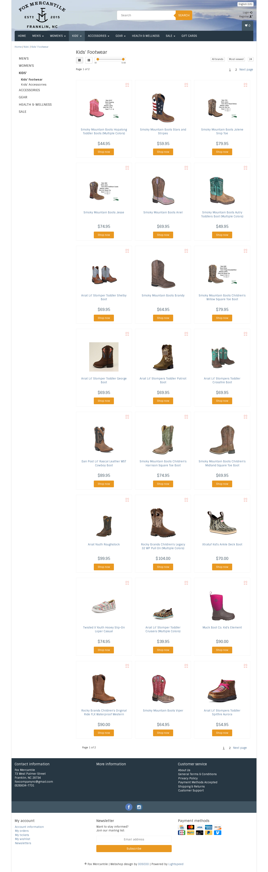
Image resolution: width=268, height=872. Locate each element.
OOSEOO (143, 864)
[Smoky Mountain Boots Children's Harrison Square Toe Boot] (163, 439)
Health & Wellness (146, 36)
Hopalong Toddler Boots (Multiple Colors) (104, 131)
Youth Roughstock (104, 544)
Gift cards (189, 36)
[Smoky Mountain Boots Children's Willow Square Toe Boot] (222, 274)
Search (183, 15)
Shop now (104, 152)
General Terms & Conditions (197, 774)
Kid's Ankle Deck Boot (222, 544)
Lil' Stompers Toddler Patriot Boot (163, 380)
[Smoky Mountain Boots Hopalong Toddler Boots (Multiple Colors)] (104, 108)
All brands (217, 59)
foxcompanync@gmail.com (34, 782)
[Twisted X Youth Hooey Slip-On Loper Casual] (104, 606)
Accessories (97, 36)
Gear (120, 36)
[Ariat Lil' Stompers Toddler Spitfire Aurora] (222, 689)
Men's (37, 36)
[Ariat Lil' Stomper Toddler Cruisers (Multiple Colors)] (163, 606)
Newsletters (23, 843)
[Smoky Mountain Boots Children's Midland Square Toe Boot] (222, 439)
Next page (246, 69)
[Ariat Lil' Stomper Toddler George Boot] (104, 357)
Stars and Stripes (163, 131)
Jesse (104, 212)
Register (244, 16)
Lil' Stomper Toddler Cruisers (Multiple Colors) (163, 629)
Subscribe (134, 848)
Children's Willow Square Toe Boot (222, 297)
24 (250, 59)
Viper (163, 710)
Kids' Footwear (39, 46)
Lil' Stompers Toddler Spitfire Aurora (222, 712)
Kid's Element (222, 627)
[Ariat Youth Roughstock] (104, 523)
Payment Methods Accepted (197, 782)
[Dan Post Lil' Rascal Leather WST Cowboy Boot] (104, 439)
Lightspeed (175, 864)
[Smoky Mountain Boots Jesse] (104, 190)
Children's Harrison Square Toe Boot (163, 463)
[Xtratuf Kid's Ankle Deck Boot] (222, 523)
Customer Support (191, 790)
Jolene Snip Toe (222, 131)
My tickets (22, 835)
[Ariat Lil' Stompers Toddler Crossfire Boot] (222, 357)
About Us (184, 770)
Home (22, 36)
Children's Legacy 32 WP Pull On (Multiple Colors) (163, 546)
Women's (57, 36)
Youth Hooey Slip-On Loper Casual (104, 629)
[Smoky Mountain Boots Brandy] (163, 274)
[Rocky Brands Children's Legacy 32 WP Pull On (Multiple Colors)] (163, 523)
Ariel (163, 212)
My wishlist (22, 839)
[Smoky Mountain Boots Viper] (163, 689)
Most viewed (236, 59)
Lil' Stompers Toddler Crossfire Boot (222, 380)
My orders (22, 831)
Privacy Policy (188, 778)
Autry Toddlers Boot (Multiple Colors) (222, 214)
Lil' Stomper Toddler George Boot (104, 380)
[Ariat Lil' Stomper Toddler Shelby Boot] (104, 274)
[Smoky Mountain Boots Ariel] (163, 190)
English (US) (245, 4)
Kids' (76, 36)
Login (246, 12)
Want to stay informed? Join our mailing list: (112, 828)
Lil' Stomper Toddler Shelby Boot (103, 297)
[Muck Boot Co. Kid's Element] (222, 606)
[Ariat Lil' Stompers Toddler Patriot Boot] (163, 357)
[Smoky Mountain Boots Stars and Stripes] (163, 108)
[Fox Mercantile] (42, 14)
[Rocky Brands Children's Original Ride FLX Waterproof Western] (104, 689)
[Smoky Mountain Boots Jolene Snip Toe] (222, 108)
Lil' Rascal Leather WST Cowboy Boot (103, 463)
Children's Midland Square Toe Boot (222, 463)
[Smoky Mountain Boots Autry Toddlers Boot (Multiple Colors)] (222, 190)
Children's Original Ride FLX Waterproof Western (104, 712)
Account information (29, 827)
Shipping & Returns (191, 786)
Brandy (163, 295)
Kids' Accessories (33, 84)
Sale (169, 36)
